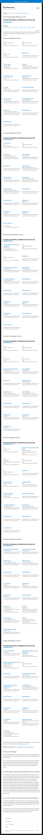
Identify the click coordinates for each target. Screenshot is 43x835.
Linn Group (24, 64)
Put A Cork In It (7, 154)
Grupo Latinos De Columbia (28, 87)
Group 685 (24, 606)
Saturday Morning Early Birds (10, 629)
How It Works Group (26, 685)
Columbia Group (25, 200)
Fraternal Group (25, 177)
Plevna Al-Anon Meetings (28, 747)
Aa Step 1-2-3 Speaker (8, 493)
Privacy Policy (12, 830)
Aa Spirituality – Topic (8, 75)
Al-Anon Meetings (9, 824)
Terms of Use (18, 830)
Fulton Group (6, 606)
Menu (38, 8)
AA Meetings (16, 13)
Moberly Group (25, 52)
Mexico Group (7, 165)
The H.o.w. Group (7, 64)
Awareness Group (26, 165)
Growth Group (7, 110)
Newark (15, 743)
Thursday (21, 27)
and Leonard (26, 743)
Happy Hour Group (26, 560)
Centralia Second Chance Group (10, 267)
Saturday (29, 27)
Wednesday (15, 27)
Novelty (19, 743)
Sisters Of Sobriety (8, 188)
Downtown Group (7, 391)
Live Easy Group (7, 617)
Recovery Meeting (26, 154)
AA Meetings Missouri (24, 13)
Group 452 (24, 617)
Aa (4, 41)
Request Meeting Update (29, 830)
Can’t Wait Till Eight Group (27, 98)
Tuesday (10, 27)
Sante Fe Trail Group (8, 223)
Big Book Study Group (27, 719)
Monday (5, 27)
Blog (6, 826)
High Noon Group (7, 98)
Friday (25, 27)
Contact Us (7, 831)
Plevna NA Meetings (19, 747)
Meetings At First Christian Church (11, 549)
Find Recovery (9, 7)
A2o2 (5, 459)
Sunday (33, 27)
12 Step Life (37, 830)
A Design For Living (26, 380)
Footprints (6, 87)
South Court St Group (26, 75)
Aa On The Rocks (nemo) (9, 650)
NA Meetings (8, 821)
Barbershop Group (26, 110)
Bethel (22, 743)
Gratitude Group (7, 560)
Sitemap (23, 830)
